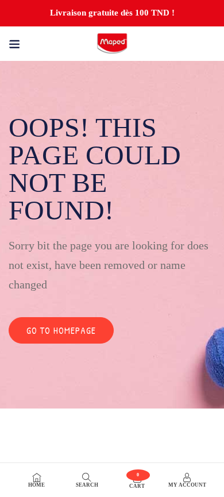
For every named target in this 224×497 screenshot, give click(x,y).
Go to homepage (61, 330)
